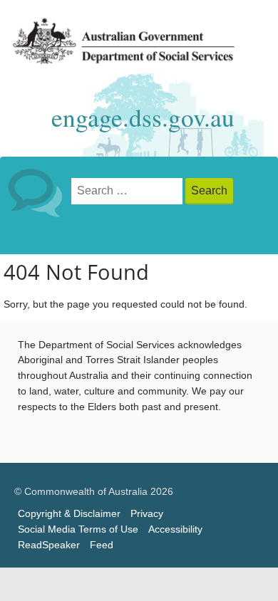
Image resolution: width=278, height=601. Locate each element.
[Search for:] (128, 191)
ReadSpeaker (49, 545)
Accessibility (175, 529)
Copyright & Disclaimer (69, 513)
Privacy (146, 513)
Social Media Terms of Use (78, 529)
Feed (101, 545)
